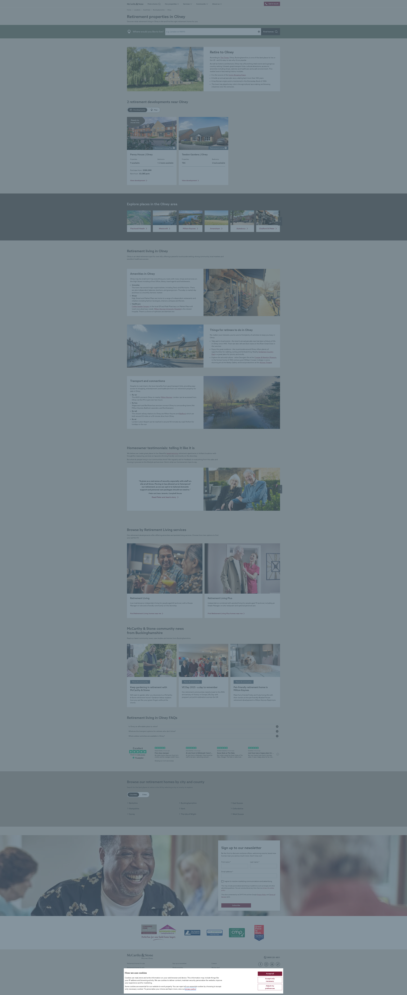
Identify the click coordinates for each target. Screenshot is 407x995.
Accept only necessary (270, 979)
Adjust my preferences (270, 987)
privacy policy (190, 989)
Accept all (270, 973)
